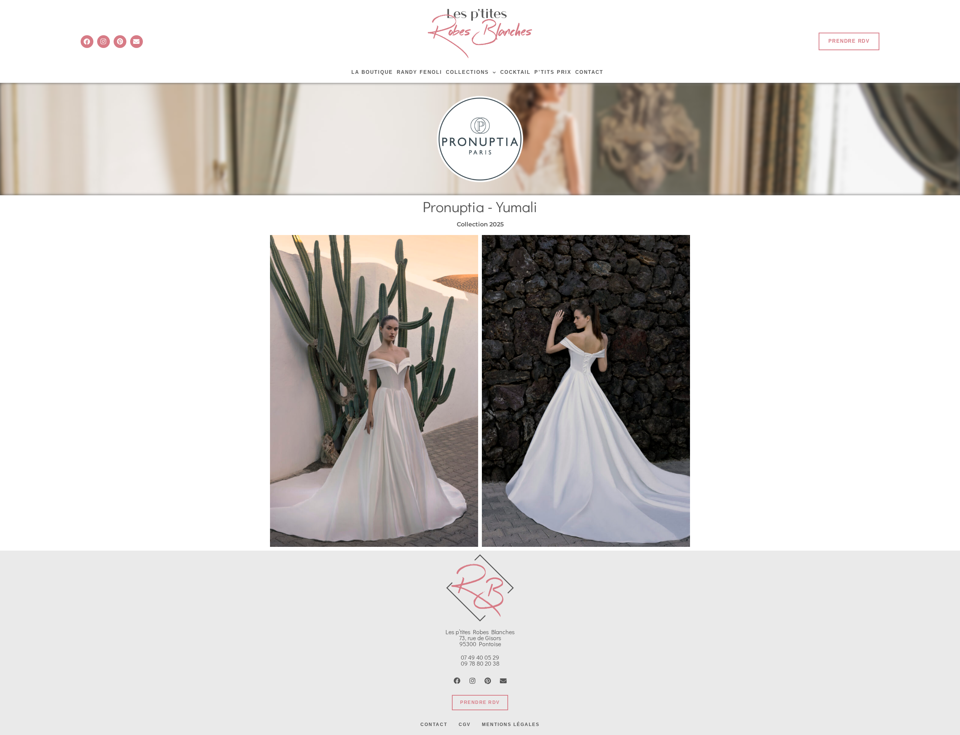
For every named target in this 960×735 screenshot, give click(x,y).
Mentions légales (511, 724)
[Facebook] (87, 41)
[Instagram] (103, 41)
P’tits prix (553, 72)
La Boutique (372, 72)
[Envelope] (136, 41)
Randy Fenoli (419, 72)
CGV (465, 724)
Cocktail (515, 72)
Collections (467, 72)
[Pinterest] (120, 41)
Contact (589, 72)
